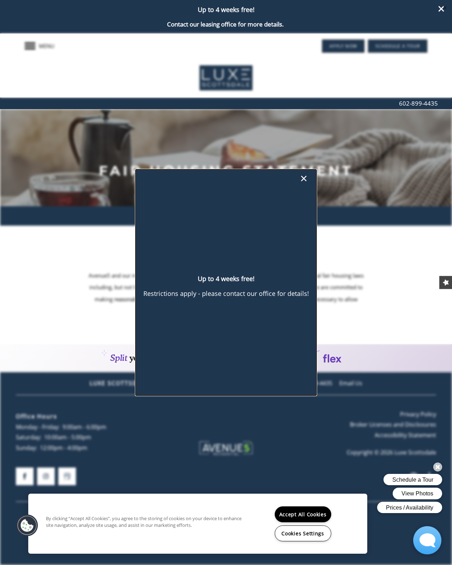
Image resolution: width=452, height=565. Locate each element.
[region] (197, 524)
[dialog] (226, 283)
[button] (27, 525)
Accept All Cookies (303, 514)
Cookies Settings (302, 533)
